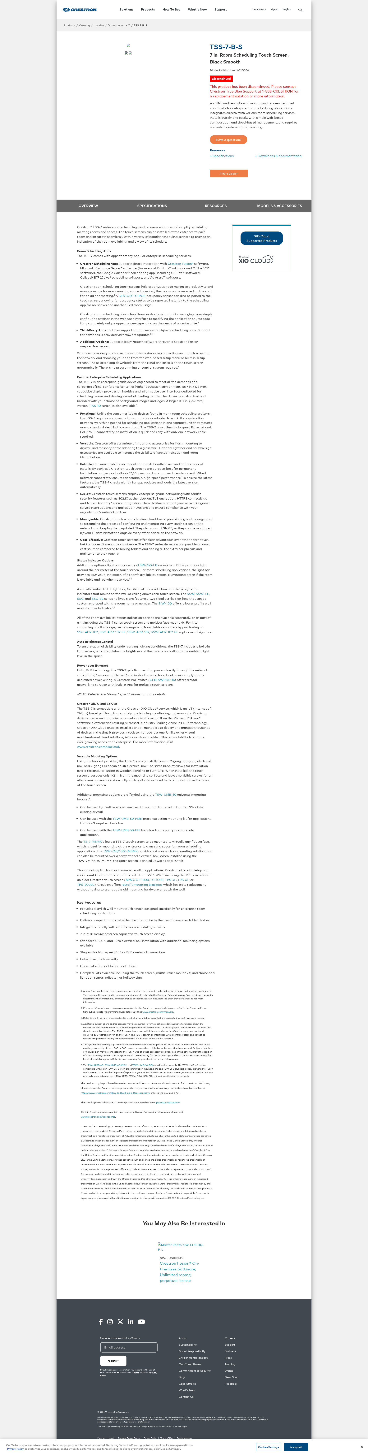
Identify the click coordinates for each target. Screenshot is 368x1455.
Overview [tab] (88, 206)
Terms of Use (166, 1438)
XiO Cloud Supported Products (261, 238)
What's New (197, 9)
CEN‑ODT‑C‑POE (132, 295)
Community (259, 9)
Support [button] (220, 9)
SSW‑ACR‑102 (138, 632)
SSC (80, 598)
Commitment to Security (195, 1370)
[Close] (362, 1447)
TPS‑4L (170, 879)
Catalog (84, 25)
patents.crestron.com (168, 1102)
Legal (111, 1438)
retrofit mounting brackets (142, 884)
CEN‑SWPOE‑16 (162, 680)
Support (230, 1344)
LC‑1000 (156, 879)
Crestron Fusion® (180, 263)
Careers (230, 1338)
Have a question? (228, 139)
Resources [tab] (216, 205)
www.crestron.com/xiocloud (98, 746)
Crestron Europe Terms (129, 1438)
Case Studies (187, 1383)
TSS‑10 (95, 405)
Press (228, 1357)
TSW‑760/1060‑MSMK (120, 851)
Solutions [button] (126, 9)
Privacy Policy (154, 1426)
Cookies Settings (268, 1447)
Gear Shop (231, 1377)
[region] (184, 1447)
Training (230, 1364)
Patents (101, 1438)
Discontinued (116, 25)
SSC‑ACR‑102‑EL (112, 632)
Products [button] (148, 9)
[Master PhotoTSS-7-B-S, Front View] (126, 52)
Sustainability (188, 1344)
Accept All (296, 1447)
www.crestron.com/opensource (98, 1116)
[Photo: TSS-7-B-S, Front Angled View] (130, 52)
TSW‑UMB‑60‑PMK (127, 818)
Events (229, 1370)
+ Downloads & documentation (278, 156)
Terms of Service (173, 1426)
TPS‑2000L (85, 884)
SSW (190, 593)
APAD (130, 879)
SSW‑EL (202, 593)
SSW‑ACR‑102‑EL (164, 632)
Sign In (274, 9)
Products (69, 25)
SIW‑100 (165, 603)
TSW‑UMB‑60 (165, 794)
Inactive (99, 25)
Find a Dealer (229, 173)
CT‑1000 (142, 879)
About (183, 1338)
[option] (182, 1263)
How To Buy (171, 9)
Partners (230, 1351)
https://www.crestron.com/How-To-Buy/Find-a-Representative (115, 1092)
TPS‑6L (183, 879)
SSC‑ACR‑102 (87, 632)
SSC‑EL (98, 598)
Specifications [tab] (152, 205)
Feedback (231, 1383)
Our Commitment (190, 1364)
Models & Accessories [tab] (279, 205)
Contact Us (186, 1396)
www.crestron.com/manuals (157, 1011)
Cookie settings (184, 1438)
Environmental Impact (193, 1357)
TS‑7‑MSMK (92, 841)
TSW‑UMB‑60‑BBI (126, 830)
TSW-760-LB (147, 565)
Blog (182, 1377)
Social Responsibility (192, 1351)
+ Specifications (222, 156)
